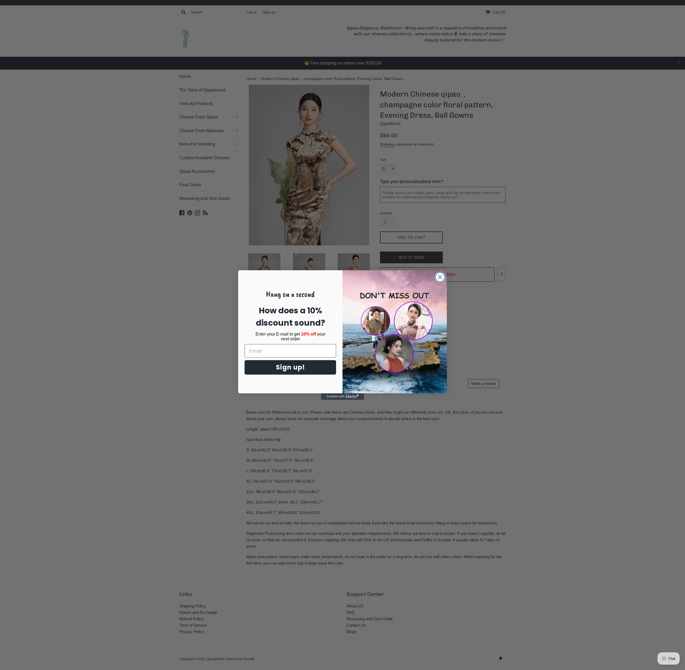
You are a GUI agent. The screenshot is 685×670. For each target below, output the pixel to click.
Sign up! (290, 367)
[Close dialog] (440, 277)
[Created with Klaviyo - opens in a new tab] (342, 396)
